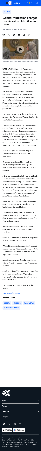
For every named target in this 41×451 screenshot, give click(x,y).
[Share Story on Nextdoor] (19, 35)
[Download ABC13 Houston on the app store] (7, 430)
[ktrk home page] (6, 393)
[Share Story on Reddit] (14, 35)
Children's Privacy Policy (9, 440)
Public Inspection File (30, 442)
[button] (3, 3)
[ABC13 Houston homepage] (8, 3)
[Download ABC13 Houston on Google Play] (19, 430)
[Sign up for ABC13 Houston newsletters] (20, 424)
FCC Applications (7, 444)
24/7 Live (17, 3)
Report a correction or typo (11, 293)
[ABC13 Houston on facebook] (4, 424)
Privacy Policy (6, 438)
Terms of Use (6, 442)
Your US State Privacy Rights (26, 440)
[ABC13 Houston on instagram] (14, 424)
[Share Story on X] (8, 35)
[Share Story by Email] (24, 35)
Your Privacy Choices (18, 438)
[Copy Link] (29, 35)
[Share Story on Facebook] (3, 35)
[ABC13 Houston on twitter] (9, 424)
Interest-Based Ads (16, 442)
